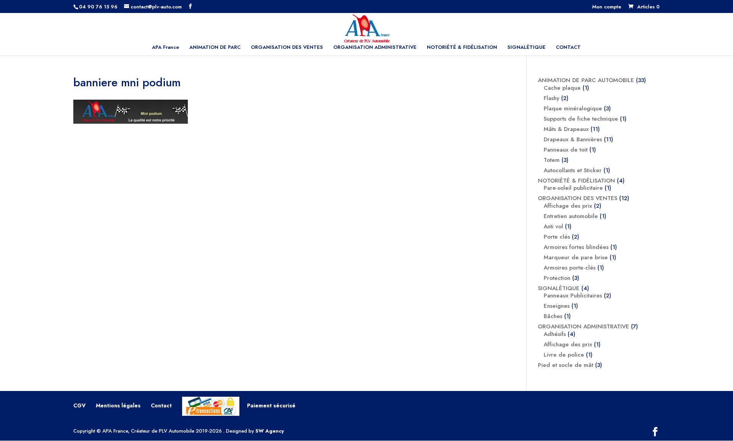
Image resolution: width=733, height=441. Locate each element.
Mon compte (606, 7)
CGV (79, 405)
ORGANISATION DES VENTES (287, 48)
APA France (165, 48)
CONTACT (568, 48)
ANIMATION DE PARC (215, 48)
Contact (161, 405)
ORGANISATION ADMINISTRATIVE (375, 48)
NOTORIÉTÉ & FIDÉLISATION (462, 48)
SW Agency (269, 431)
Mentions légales (118, 405)
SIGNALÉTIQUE (526, 48)
